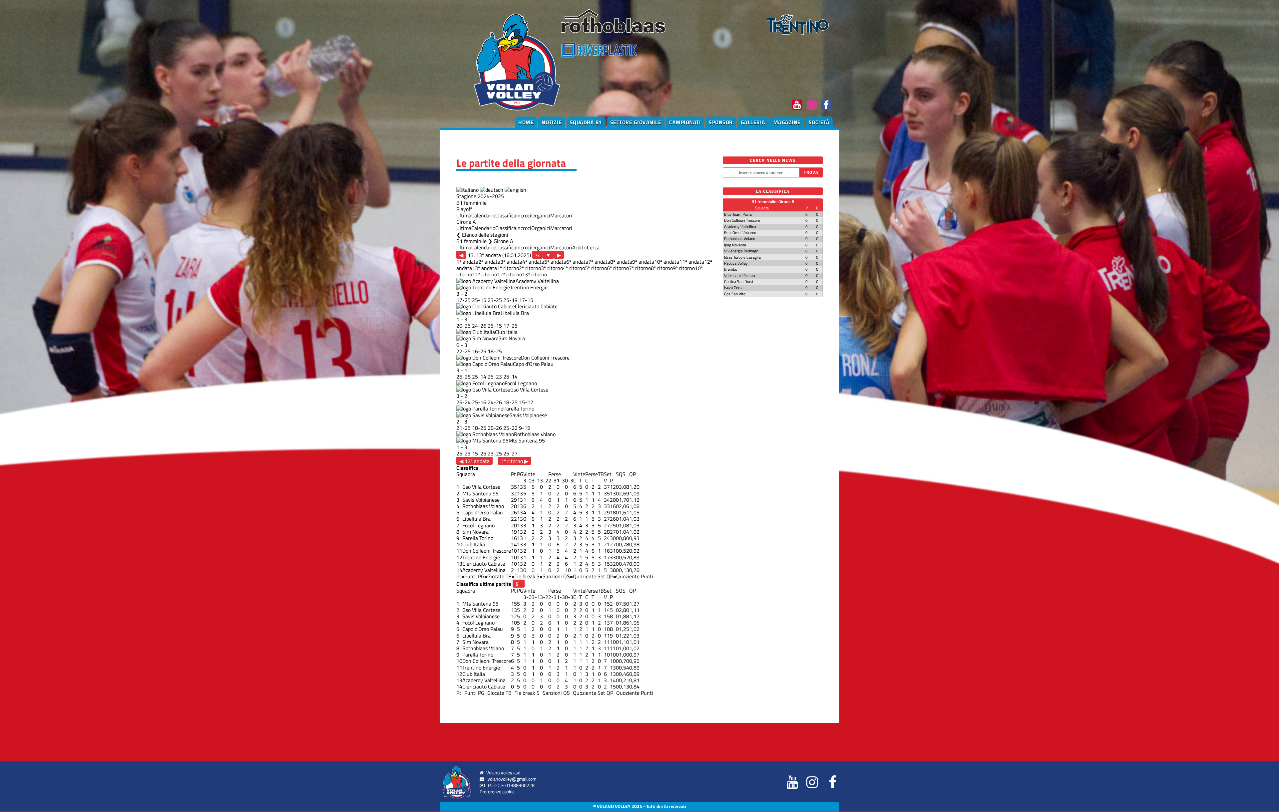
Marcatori (561, 215)
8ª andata (621, 262)
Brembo (730, 269)
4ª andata (533, 262)
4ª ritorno (574, 268)
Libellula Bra (515, 313)
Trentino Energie (529, 287)
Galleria (753, 122)
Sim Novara (512, 338)
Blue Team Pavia (738, 214)
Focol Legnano (521, 383)
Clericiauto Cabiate (536, 306)
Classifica (505, 215)
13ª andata (484, 268)
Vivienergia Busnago (741, 251)
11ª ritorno (484, 274)
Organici (540, 215)
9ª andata (643, 262)
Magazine (787, 122)
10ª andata (666, 262)
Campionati (685, 122)
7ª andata (599, 262)
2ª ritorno (530, 268)
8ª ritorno (662, 268)
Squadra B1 (586, 122)
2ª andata (489, 262)
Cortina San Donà (738, 281)
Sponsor (721, 122)
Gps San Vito (734, 294)
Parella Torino (518, 408)
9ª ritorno (684, 268)
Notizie (552, 122)
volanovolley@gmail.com (512, 779)
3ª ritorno (552, 268)
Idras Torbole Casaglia (742, 257)
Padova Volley (736, 263)
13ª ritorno (534, 274)
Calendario (483, 215)
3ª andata (511, 262)
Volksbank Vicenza (739, 275)
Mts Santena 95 (527, 440)
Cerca (593, 247)
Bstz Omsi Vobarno (740, 232)
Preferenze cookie (497, 791)
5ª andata (555, 262)
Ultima (463, 215)
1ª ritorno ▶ (514, 461)
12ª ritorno (509, 274)
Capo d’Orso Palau (533, 364)
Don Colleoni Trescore (545, 358)
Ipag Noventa (735, 245)
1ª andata (467, 262)
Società (819, 122)
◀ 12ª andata (474, 461)
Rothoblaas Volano (535, 434)
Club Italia (506, 332)
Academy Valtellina (537, 281)
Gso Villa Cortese (529, 390)
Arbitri (579, 247)
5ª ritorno (596, 268)
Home (526, 122)
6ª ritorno (618, 268)
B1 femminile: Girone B (772, 201)
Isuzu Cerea (733, 287)
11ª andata (691, 262)
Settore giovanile (635, 122)
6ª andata (577, 262)
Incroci (523, 215)
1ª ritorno (508, 268)
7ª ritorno (640, 268)
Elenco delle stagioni (485, 235)
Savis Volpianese (528, 415)
